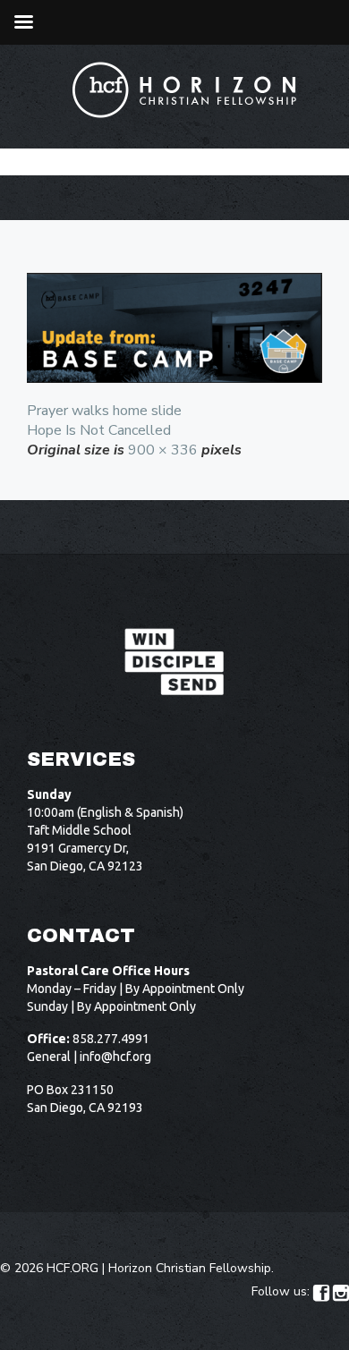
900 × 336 (163, 450)
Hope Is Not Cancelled (99, 430)
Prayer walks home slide (104, 410)
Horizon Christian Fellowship (189, 1268)
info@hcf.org (115, 1056)
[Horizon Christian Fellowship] (185, 90)
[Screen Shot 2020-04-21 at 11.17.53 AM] (174, 328)
